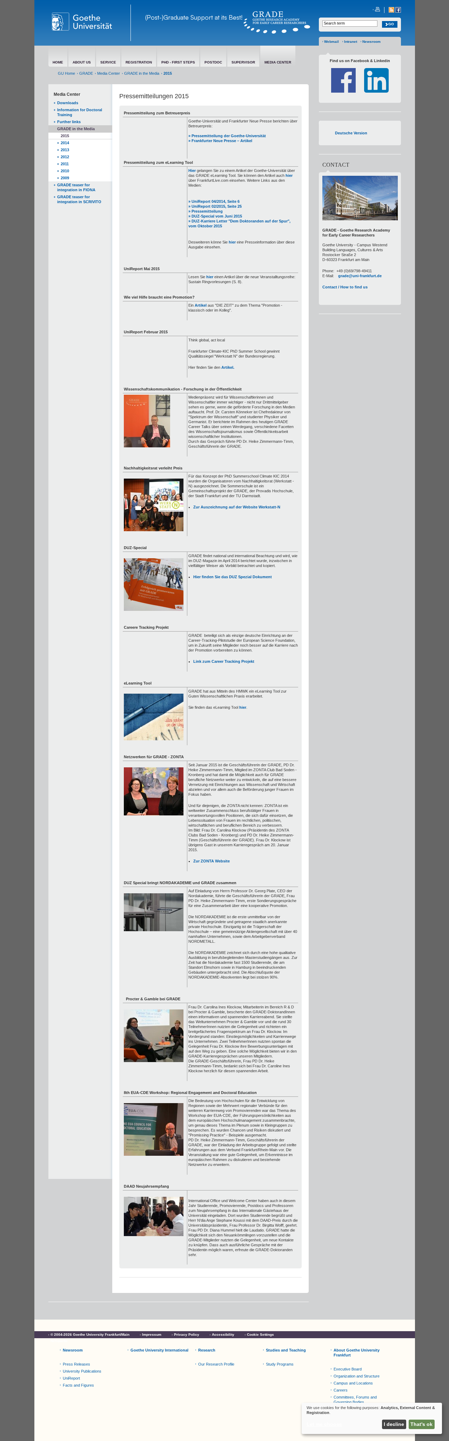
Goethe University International (159, 1350)
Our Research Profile (216, 1364)
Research (206, 1350)
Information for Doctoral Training (79, 112)
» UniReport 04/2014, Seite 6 (214, 201)
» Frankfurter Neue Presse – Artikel (220, 141)
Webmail (331, 42)
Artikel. (227, 367)
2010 (65, 171)
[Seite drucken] (376, 10)
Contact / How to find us (345, 287)
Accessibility (223, 1334)
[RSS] (392, 11)
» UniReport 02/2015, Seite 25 (215, 206)
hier (289, 175)
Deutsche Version (351, 133)
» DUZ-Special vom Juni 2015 (215, 216)
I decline (394, 1424)
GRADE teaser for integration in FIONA (76, 187)
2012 (65, 157)
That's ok (421, 1424)
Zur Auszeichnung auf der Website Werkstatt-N (236, 507)
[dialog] (372, 1418)
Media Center (108, 73)
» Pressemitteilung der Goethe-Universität (227, 136)
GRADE (86, 73)
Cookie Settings (260, 1334)
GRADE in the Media (141, 73)
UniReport (71, 1378)
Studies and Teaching (286, 1350)
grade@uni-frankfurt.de (360, 276)
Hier (192, 170)
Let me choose (324, 1424)
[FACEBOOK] (398, 11)
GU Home (66, 73)
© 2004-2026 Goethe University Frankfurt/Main (90, 1334)
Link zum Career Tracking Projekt (223, 661)
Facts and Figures (78, 1385)
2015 (65, 136)
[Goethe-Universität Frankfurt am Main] (89, 23)
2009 (65, 178)
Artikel (201, 305)
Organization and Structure (357, 1376)
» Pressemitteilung (205, 211)
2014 (65, 143)
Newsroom (371, 42)
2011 (65, 164)
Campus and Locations (353, 1383)
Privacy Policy (186, 1334)
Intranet (350, 42)
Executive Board (348, 1369)
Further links (69, 122)
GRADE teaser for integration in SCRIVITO (79, 199)
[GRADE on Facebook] (343, 91)
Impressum (151, 1334)
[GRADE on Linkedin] (376, 91)
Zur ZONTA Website (211, 861)
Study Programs (280, 1364)
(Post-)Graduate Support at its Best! (193, 17)
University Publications (82, 1371)
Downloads (67, 103)
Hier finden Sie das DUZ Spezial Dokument (232, 577)
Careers (341, 1390)
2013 (65, 150)
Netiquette (59, 1341)
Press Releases (76, 1364)
